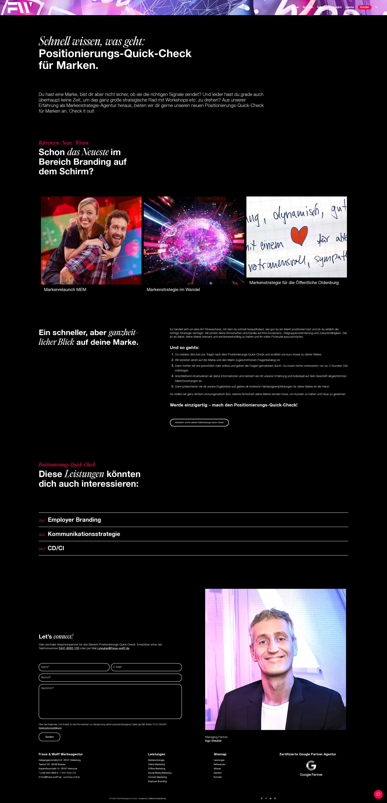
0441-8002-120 (69, 648)
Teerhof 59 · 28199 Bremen (52, 765)
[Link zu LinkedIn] (270, 798)
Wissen (217, 769)
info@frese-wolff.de (51, 777)
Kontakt (218, 777)
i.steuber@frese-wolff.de (113, 648)
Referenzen (219, 765)
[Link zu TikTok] (275, 798)
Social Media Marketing (159, 773)
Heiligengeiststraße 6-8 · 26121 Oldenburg (60, 760)
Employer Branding (157, 782)
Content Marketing (157, 777)
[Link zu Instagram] (261, 798)
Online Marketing (156, 765)
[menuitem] (293, 7)
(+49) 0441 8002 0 (49, 773)
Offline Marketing (156, 769)
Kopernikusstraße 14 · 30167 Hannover (58, 769)
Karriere (217, 773)
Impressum (143, 799)
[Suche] (376, 7)
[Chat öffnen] (378, 794)
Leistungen (219, 760)
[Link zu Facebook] (266, 798)
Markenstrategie (156, 760)
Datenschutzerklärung (50, 728)
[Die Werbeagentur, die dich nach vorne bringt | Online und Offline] (20, 7)
